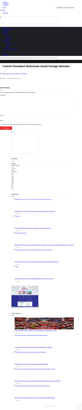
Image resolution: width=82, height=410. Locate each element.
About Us (5, 2)
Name (2, 115)
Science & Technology (10, 49)
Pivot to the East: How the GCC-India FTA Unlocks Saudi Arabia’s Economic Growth (37, 381)
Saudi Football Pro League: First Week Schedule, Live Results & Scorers (34, 278)
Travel (5, 33)
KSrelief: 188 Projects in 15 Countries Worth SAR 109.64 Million (31, 364)
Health (7, 47)
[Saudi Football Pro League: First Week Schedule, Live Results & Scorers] (44, 272)
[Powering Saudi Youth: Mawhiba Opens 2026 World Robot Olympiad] (44, 340)
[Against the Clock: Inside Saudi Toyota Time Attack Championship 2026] (44, 391)
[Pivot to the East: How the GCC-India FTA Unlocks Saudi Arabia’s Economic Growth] (44, 374)
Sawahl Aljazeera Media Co (9, 406)
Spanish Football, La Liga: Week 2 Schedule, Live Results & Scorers (33, 228)
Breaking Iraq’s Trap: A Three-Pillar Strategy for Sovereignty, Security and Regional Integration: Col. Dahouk (44, 245)
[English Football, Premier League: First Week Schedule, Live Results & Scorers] (44, 323)
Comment (3, 95)
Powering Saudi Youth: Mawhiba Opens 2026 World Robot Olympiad (33, 347)
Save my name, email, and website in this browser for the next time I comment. (22, 124)
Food (7, 46)
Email (2, 120)
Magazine (5, 5)
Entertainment (9, 43)
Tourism (8, 39)
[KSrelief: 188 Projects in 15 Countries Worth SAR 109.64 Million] (44, 357)
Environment (9, 36)
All (7, 34)
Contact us (6, 3)
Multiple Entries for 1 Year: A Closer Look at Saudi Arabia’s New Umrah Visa (35, 211)
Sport (5, 32)
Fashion (8, 44)
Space (7, 37)
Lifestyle (6, 40)
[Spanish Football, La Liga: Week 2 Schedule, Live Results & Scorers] (44, 221)
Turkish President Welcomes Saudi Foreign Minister (17, 58)
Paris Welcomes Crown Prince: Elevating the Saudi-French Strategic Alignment (36, 262)
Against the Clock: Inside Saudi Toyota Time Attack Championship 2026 (35, 398)
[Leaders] (2, 10)
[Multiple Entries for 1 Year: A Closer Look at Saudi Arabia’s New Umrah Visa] (44, 204)
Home (5, 27)
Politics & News (8, 29)
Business (6, 30)
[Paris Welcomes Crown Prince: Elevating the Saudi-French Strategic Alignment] (44, 255)
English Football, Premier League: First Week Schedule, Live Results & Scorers (36, 330)
